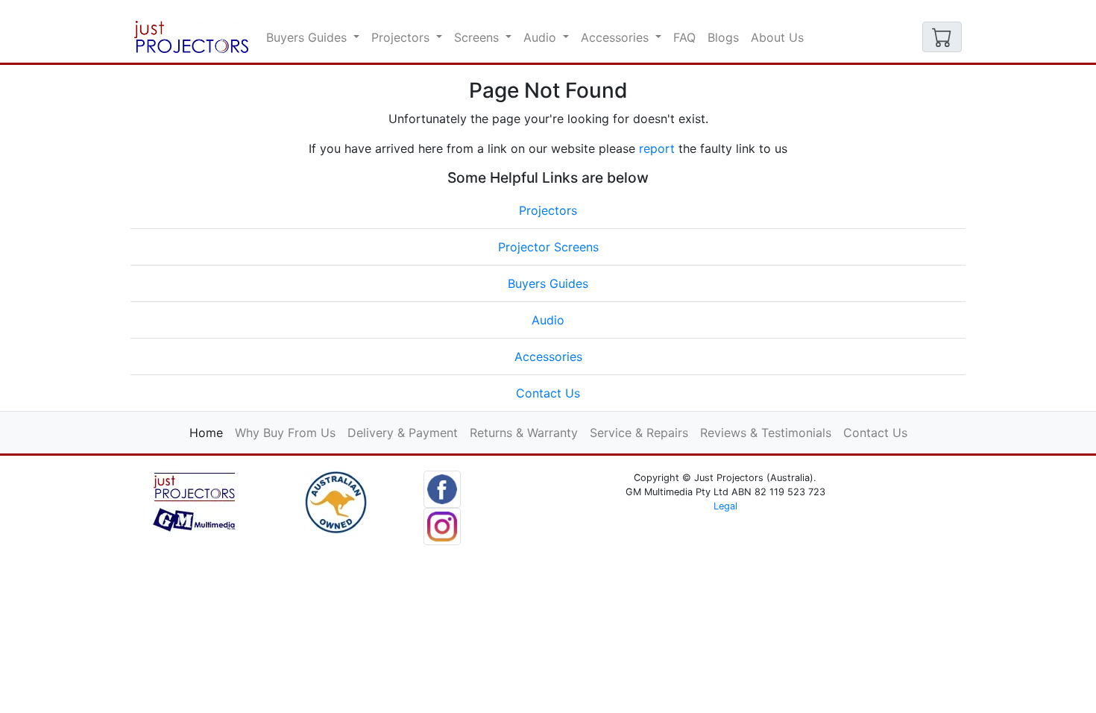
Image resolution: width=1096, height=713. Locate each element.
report (657, 148)
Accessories (548, 356)
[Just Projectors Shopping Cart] (942, 37)
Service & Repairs (639, 432)
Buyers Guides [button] (308, 37)
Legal (725, 506)
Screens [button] (478, 37)
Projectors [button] (402, 37)
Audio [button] (541, 37)
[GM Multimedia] (194, 500)
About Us (777, 37)
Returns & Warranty (524, 432)
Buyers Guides (548, 283)
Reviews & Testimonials (765, 432)
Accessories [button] (616, 37)
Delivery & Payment (402, 432)
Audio (548, 319)
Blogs (723, 37)
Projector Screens (548, 246)
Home (209, 432)
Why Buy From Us (285, 432)
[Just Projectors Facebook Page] (442, 487)
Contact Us (548, 393)
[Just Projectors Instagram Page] (442, 525)
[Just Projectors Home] (191, 37)
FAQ (684, 37)
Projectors (548, 210)
